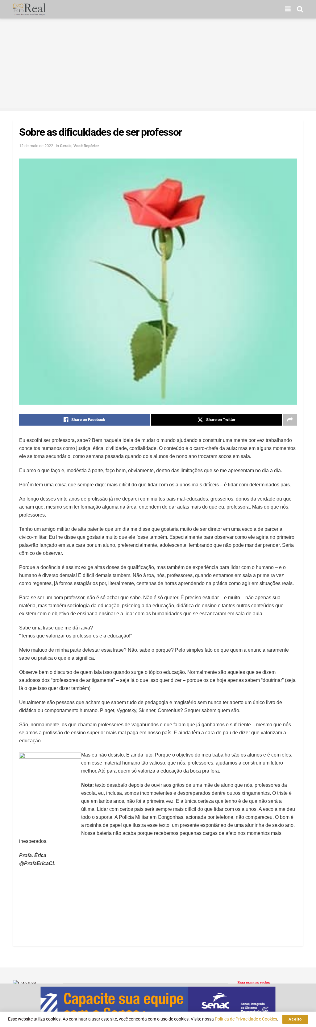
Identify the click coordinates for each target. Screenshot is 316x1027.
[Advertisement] (158, 65)
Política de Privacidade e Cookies (246, 1019)
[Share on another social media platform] (290, 420)
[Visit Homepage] (29, 9)
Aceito (295, 1019)
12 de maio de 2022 (36, 145)
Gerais (66, 145)
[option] (158, 1005)
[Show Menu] (288, 9)
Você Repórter (86, 145)
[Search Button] (300, 9)
